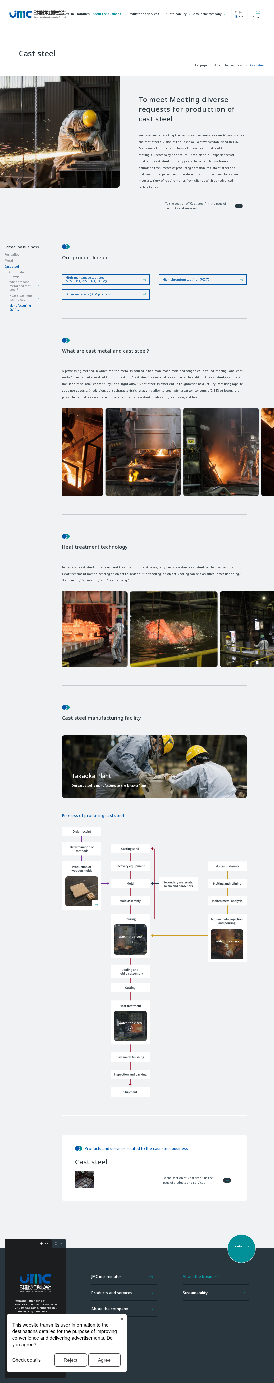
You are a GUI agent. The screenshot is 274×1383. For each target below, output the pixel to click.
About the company (207, 14)
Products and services (143, 14)
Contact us (258, 17)
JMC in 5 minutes (77, 14)
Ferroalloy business (22, 247)
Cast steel (12, 267)
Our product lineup (18, 274)
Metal (9, 261)
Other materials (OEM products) (88, 294)
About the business (107, 14)
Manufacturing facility (20, 307)
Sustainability (176, 14)
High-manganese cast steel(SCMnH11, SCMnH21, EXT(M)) (86, 279)
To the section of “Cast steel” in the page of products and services (195, 206)
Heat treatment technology (20, 297)
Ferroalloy (12, 255)
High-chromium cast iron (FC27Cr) (187, 280)
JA (240, 12)
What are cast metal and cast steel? (20, 286)
